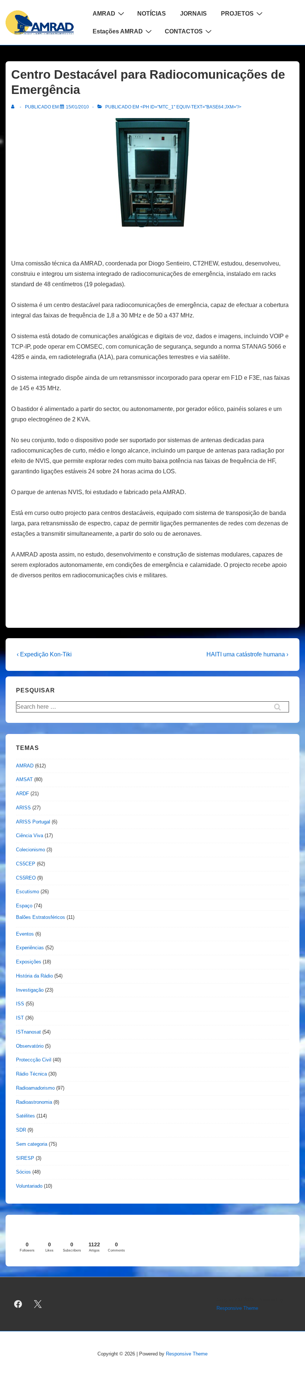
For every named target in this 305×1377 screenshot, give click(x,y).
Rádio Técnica (31, 1074)
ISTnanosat (28, 1032)
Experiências (30, 947)
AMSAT (24, 779)
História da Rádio (34, 976)
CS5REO (26, 878)
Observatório (30, 1046)
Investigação (30, 990)
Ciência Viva (29, 835)
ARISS (23, 807)
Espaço (24, 905)
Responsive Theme (237, 1308)
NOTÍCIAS (151, 13)
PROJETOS (237, 13)
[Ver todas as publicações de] (14, 107)
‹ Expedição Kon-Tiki (44, 654)
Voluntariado (29, 1186)
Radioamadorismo (35, 1088)
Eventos (25, 934)
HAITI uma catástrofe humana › (247, 654)
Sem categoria (31, 1144)
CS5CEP (25, 864)
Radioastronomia (34, 1102)
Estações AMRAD (118, 31)
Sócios (23, 1172)
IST (20, 1018)
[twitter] (38, 1304)
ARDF (22, 793)
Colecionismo (30, 849)
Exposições (28, 962)
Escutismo (27, 891)
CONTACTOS (184, 31)
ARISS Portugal (33, 822)
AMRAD (104, 13)
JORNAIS (193, 13)
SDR (21, 1130)
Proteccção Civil (33, 1060)
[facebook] (18, 1304)
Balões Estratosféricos (40, 917)
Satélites (25, 1116)
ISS (20, 1003)
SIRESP (25, 1158)
